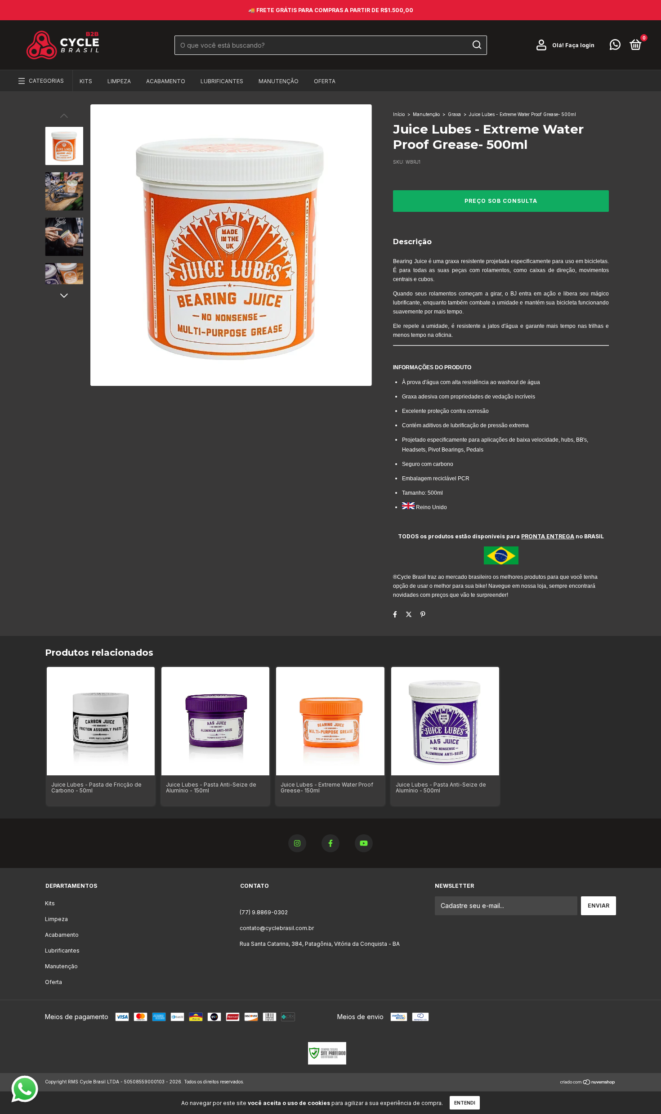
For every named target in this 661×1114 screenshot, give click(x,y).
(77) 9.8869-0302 (264, 912)
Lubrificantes (222, 81)
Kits (86, 81)
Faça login (579, 45)
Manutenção (279, 81)
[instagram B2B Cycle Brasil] (297, 843)
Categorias (46, 80)
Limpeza (119, 81)
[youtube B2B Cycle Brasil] (364, 843)
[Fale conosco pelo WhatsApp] (615, 46)
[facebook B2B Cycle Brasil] (330, 843)
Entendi (464, 1102)
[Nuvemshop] (588, 1083)
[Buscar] (476, 45)
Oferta (324, 81)
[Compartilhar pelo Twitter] (409, 614)
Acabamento (165, 81)
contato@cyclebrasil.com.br (277, 928)
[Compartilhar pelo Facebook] (395, 614)
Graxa (454, 114)
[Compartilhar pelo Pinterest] (422, 614)
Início (399, 114)
